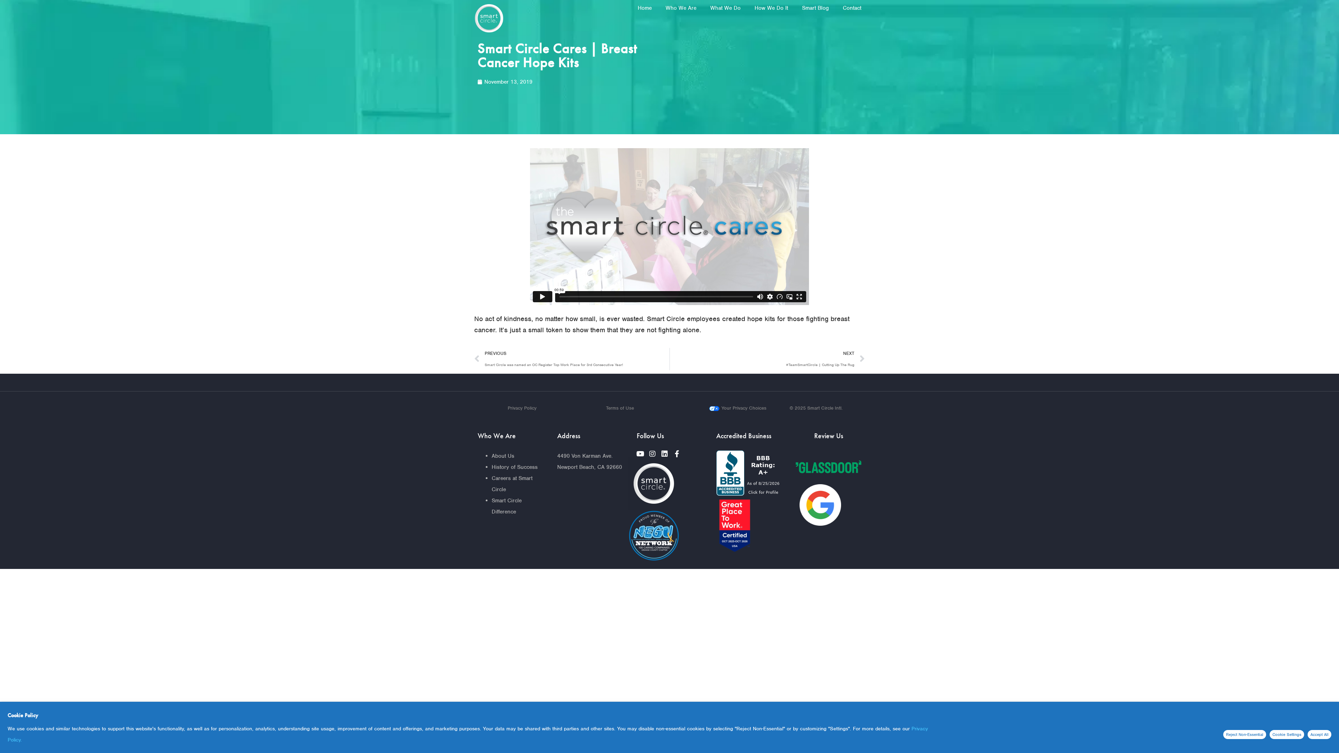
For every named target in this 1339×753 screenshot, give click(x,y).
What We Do (725, 8)
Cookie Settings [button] (1286, 734)
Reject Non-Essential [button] (1244, 734)
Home (645, 8)
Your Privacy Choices (743, 408)
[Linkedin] (664, 453)
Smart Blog (815, 8)
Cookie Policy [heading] (23, 715)
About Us (503, 455)
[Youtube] (640, 453)
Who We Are (681, 8)
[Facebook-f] (676, 453)
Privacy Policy (522, 408)
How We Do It (771, 8)
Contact (852, 8)
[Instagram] (652, 453)
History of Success (515, 467)
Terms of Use (620, 408)
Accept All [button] (1319, 734)
